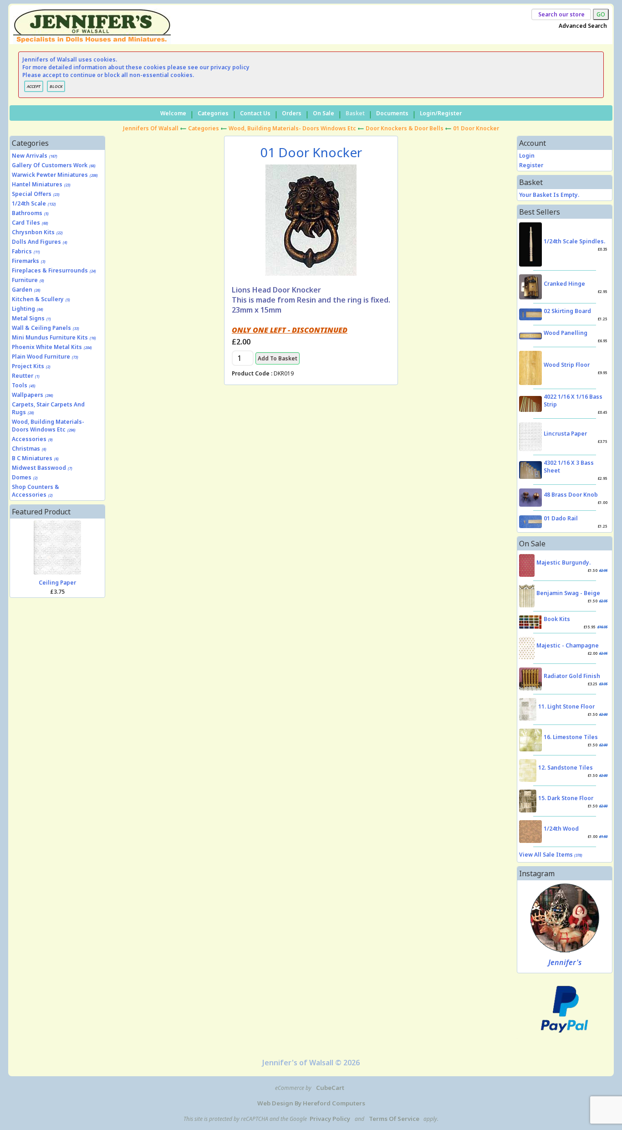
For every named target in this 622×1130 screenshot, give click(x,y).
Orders (291, 113)
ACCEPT (34, 86)
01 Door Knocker (476, 128)
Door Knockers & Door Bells (405, 128)
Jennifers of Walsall (150, 128)
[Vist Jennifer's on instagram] (565, 917)
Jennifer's (564, 962)
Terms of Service (394, 1119)
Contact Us (255, 113)
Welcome (173, 113)
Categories (213, 113)
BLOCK (56, 86)
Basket (355, 113)
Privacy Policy (330, 1119)
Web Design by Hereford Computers (311, 1103)
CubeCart (330, 1088)
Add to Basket (277, 358)
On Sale (323, 113)
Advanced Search (583, 26)
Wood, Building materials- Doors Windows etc (292, 128)
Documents (392, 113)
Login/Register (441, 113)
